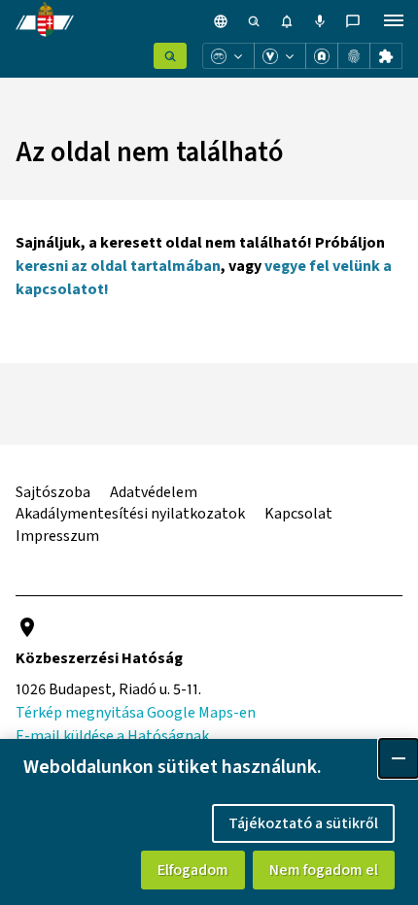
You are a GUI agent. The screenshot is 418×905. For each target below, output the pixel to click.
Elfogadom (192, 870)
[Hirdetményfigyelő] (228, 56)
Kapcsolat (298, 513)
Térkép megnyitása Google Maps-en (136, 712)
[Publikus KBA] (385, 56)
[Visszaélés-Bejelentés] (280, 56)
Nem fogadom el (323, 870)
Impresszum (57, 536)
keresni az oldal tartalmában (118, 266)
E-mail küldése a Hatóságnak (112, 736)
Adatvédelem (153, 492)
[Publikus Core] (170, 56)
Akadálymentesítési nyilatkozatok (130, 513)
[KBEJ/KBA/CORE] (353, 56)
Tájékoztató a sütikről (303, 823)
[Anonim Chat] (321, 56)
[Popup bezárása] (398, 758)
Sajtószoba (53, 492)
